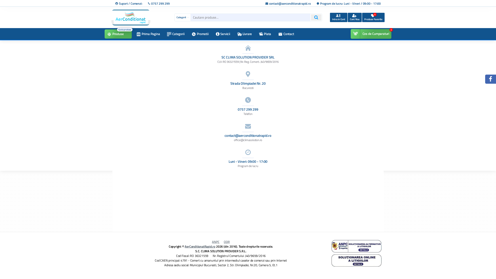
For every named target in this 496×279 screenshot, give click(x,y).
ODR (227, 241)
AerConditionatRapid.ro (200, 246)
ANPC (215, 241)
